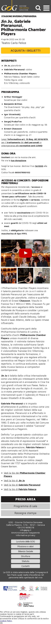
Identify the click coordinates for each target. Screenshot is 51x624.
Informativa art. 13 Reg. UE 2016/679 (28, 139)
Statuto (25, 561)
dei (22, 142)
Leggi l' (4, 139)
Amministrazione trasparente (25, 532)
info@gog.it (25, 530)
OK (1, 623)
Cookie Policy (6, 621)
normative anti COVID (30, 145)
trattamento (14, 142)
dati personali (32, 142)
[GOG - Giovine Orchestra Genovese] (15, 5)
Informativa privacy (25, 535)
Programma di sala (25, 506)
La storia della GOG (25, 541)
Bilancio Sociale (25, 551)
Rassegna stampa (25, 513)
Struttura (25, 556)
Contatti (25, 566)
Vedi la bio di (14, 480)
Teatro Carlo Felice (13, 43)
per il (4, 142)
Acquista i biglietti (25, 50)
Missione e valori (25, 546)
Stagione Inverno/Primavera (18, 16)
